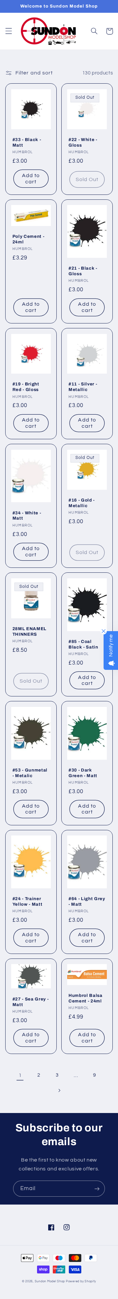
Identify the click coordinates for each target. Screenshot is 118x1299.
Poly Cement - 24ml (28, 239)
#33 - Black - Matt (26, 142)
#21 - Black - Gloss (83, 271)
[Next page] (59, 1090)
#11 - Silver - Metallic (83, 386)
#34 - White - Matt (26, 515)
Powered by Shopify (81, 1281)
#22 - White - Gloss (83, 142)
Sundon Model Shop (50, 1281)
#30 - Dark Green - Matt (83, 773)
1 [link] (20, 1075)
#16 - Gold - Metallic (82, 503)
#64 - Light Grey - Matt (87, 901)
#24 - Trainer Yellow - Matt (27, 901)
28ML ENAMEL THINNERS (29, 631)
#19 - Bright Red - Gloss (25, 386)
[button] (8, 31)
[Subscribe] (97, 1189)
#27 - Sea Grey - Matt (30, 1002)
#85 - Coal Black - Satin (83, 644)
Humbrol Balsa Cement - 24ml (86, 998)
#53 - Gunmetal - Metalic (30, 773)
